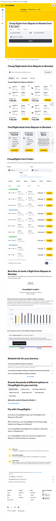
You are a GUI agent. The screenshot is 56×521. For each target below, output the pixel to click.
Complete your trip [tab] (25, 389)
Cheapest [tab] (11, 78)
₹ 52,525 (14, 26)
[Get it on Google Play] (46, 494)
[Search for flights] (2, 9)
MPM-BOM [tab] (30, 283)
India (12, 59)
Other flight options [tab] (39, 392)
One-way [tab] (32, 78)
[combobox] (26, 29)
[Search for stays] (2, 13)
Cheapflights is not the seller (16, 476)
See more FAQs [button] (30, 376)
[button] (54, 1)
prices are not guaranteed (37, 472)
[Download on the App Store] (46, 498)
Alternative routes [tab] (13, 389)
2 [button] (49, 263)
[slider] (42, 177)
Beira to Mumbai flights (13, 403)
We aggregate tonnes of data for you (17, 479)
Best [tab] (18, 78)
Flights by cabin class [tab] (14, 392)
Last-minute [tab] (24, 78)
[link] (14, 150)
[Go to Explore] (2, 19)
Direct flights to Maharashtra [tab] (39, 389)
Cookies (25, 1)
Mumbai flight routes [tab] (27, 392)
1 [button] (46, 263)
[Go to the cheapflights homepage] (10, 5)
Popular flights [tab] (12, 395)
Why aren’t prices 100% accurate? (17, 482)
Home (8, 59)
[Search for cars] (2, 16)
